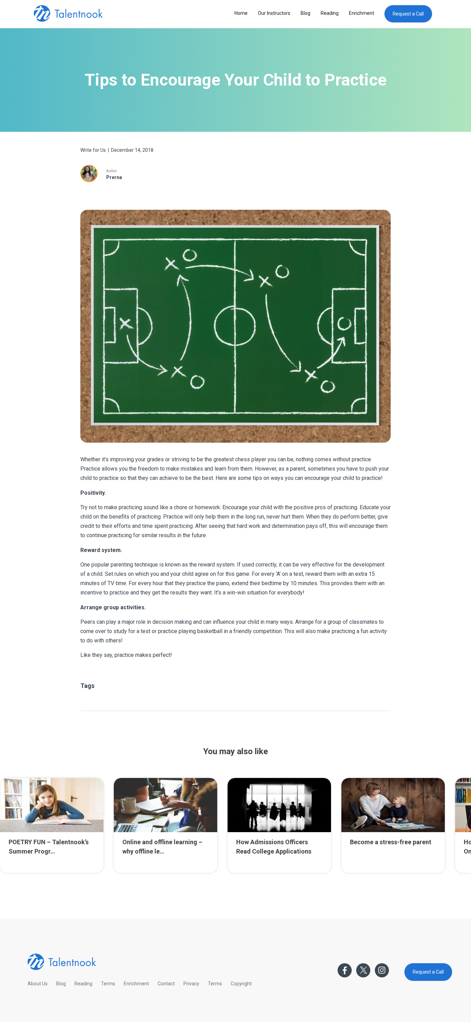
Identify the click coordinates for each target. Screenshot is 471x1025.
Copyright (241, 983)
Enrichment (361, 13)
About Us (38, 983)
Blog (305, 13)
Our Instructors (274, 13)
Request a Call (408, 14)
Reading (330, 13)
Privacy (191, 983)
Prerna (114, 177)
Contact (166, 983)
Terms (108, 983)
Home (241, 13)
